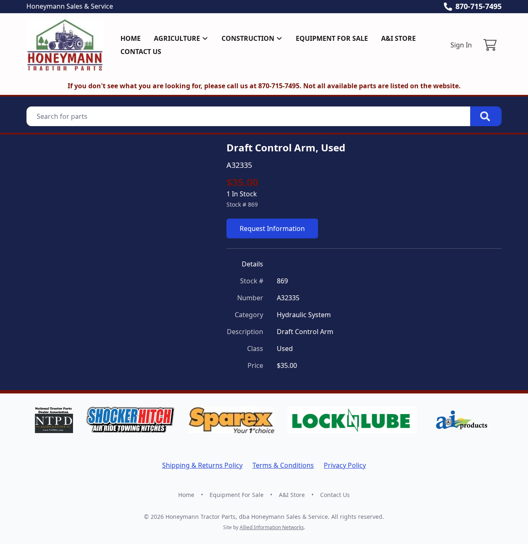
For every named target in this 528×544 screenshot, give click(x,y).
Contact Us (140, 51)
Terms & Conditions (283, 465)
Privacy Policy (345, 465)
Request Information (272, 228)
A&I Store (398, 38)
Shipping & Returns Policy (202, 465)
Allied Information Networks (272, 527)
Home (130, 38)
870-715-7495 (478, 6)
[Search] (486, 116)
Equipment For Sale (332, 38)
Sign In (461, 44)
